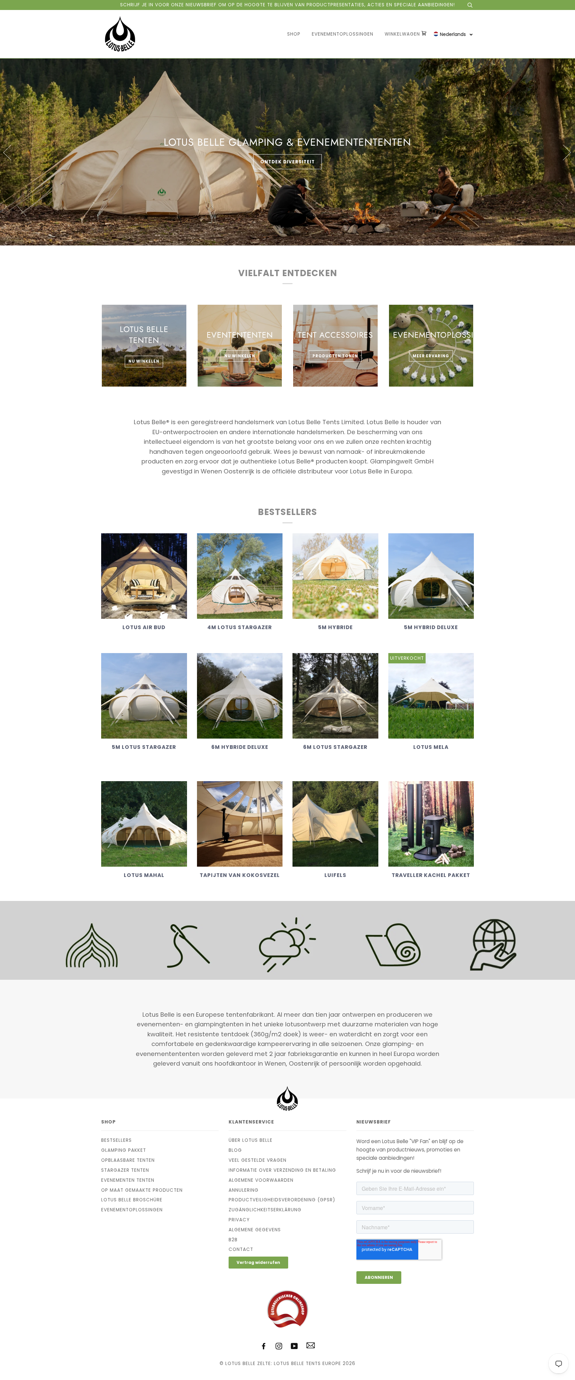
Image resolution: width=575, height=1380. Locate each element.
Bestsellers (116, 1140)
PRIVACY (239, 1220)
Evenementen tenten (127, 1180)
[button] (453, 34)
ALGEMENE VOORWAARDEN (261, 1180)
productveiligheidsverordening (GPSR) (282, 1200)
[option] (287, 152)
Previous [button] (11, 152)
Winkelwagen (403, 34)
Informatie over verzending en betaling (282, 1170)
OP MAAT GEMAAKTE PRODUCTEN (142, 1190)
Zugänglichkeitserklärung (265, 1210)
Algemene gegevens (255, 1230)
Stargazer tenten (125, 1170)
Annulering (244, 1190)
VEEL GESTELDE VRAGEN (258, 1160)
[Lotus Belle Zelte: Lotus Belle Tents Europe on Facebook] (263, 1347)
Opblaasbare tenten (128, 1160)
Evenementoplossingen (342, 34)
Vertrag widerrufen (258, 1262)
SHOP (293, 34)
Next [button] (563, 152)
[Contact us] (310, 1347)
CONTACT (241, 1249)
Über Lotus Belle (251, 1140)
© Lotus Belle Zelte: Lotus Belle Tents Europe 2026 (287, 1363)
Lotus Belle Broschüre (131, 1200)
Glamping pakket (123, 1150)
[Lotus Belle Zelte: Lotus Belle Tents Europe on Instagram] (279, 1347)
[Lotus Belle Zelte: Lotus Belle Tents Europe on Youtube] (294, 1347)
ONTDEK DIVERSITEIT (287, 161)
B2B (233, 1240)
